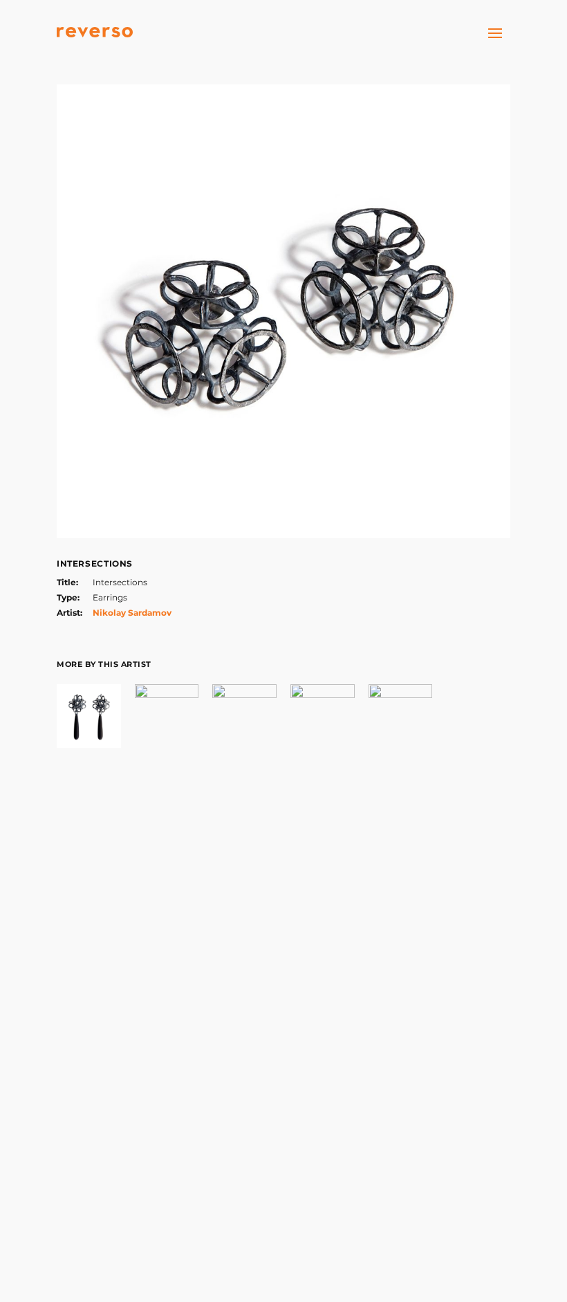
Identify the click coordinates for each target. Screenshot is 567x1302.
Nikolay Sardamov (132, 612)
